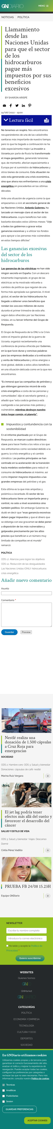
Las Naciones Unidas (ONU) (16, 568)
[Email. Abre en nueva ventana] (4, 105)
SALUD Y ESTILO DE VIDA (15, 831)
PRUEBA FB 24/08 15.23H (28, 886)
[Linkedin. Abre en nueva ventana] (23, 105)
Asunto (5, 588)
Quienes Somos (26, 978)
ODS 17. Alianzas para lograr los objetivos (23, 559)
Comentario (7, 600)
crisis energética (9, 573)
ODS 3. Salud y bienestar (37, 764)
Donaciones (7, 769)
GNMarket (26, 991)
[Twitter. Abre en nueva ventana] (17, 105)
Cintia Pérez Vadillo (12, 850)
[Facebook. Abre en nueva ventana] (11, 105)
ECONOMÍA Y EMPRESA (27, 1019)
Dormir (4, 843)
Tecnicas (10, 1084)
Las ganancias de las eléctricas (18, 268)
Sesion (9, 1101)
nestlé (37, 769)
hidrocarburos (39, 568)
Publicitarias (12, 1096)
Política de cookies (40, 1078)
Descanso (41, 839)
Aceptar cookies (37, 1120)
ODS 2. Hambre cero (12, 764)
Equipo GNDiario (10, 895)
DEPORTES (26, 1038)
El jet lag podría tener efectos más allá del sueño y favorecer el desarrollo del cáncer (28, 819)
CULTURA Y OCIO (26, 1032)
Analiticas (11, 1090)
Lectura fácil (20, 120)
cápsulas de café (24, 769)
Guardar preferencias (19, 1109)
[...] (26, 984)
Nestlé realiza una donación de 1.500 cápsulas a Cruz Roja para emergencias (28, 744)
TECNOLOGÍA (26, 1025)
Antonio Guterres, (34, 207)
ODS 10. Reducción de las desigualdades (23, 564)
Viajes (31, 839)
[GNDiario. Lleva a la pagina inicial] (12, 6)
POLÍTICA (23, 17)
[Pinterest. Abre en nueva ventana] (29, 105)
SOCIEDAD (7, 756)
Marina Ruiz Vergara (12, 775)
